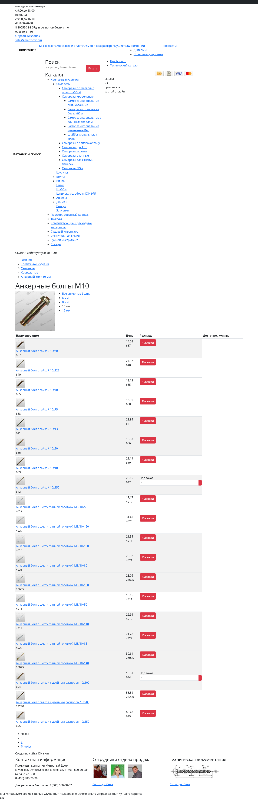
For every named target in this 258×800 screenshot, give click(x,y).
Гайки (60, 185)
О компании (136, 46)
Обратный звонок (27, 36)
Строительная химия (65, 236)
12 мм (66, 310)
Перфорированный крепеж (69, 215)
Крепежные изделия (65, 80)
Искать (93, 68)
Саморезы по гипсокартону (81, 143)
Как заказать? (48, 46)
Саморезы (63, 84)
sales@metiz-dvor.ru (28, 40)
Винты (60, 181)
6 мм (65, 298)
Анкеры (61, 198)
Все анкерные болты (76, 293)
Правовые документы (148, 54)
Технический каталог (124, 65)
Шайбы (61, 189)
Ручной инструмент (64, 240)
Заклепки (62, 210)
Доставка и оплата (70, 46)
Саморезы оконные (75, 156)
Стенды (56, 244)
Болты (60, 177)
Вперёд (26, 746)
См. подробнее (102, 784)
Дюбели (61, 202)
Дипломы (140, 50)
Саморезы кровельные (78, 96)
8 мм (65, 302)
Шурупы (62, 172)
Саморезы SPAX (72, 168)
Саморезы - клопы (74, 151)
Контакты (170, 46)
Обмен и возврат (95, 46)
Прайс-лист (118, 61)
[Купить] (200, 483)
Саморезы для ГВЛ (74, 147)
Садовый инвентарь (64, 231)
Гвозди (61, 206)
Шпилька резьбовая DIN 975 (76, 193)
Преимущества (117, 46)
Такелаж (56, 219)
